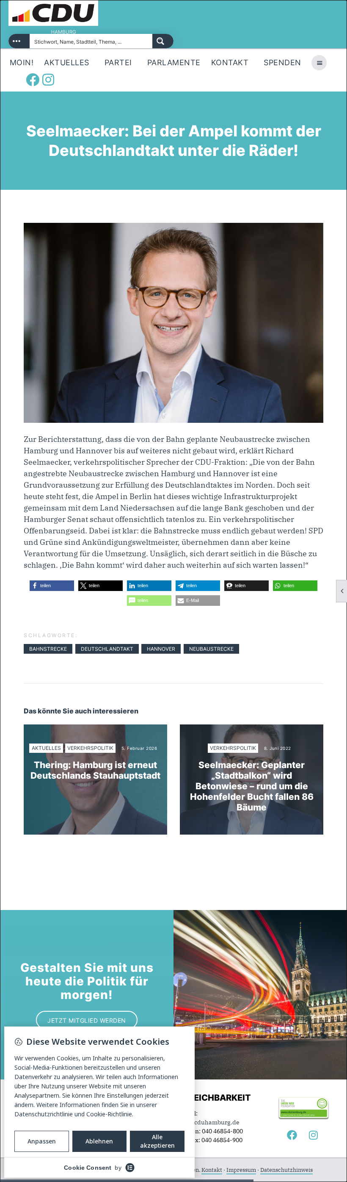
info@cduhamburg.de (209, 1122)
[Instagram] (48, 79)
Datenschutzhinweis (286, 1170)
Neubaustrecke (211, 649)
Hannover (161, 649)
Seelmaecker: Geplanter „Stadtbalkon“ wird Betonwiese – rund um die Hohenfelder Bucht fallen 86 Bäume (252, 786)
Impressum (241, 1170)
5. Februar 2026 (139, 748)
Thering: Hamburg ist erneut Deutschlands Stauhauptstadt (95, 770)
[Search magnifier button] (163, 41)
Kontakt (211, 1170)
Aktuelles (46, 748)
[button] (52, 585)
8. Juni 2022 (277, 748)
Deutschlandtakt (107, 649)
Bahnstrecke (48, 649)
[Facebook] (32, 79)
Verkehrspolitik (90, 748)
